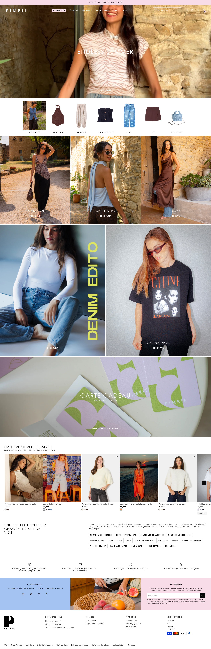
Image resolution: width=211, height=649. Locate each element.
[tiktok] (31, 594)
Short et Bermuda (144, 540)
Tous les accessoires (179, 535)
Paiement (171, 629)
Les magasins (131, 621)
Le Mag (129, 629)
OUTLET (125, 10)
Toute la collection (101, 535)
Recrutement (131, 626)
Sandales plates (118, 546)
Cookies (131, 645)
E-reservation (91, 621)
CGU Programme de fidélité (22, 645)
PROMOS (116, 10)
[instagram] (23, 594)
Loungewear (154, 546)
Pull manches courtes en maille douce (97, 504)
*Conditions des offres (100, 645)
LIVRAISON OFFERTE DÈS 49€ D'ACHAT (105, 2)
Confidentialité (62, 645)
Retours (170, 626)
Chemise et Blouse (191, 540)
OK (202, 596)
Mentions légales (118, 645)
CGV (6, 645)
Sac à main (137, 546)
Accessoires (102, 10)
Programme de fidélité (95, 623)
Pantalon (163, 540)
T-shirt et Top (97, 540)
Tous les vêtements (126, 535)
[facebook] (39, 594)
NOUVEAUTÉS (59, 10)
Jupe (120, 540)
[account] (198, 10)
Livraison (170, 621)
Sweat (175, 540)
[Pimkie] (16, 10)
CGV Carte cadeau (45, 645)
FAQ (168, 623)
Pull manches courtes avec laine (172, 504)
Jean (128, 540)
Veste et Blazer (98, 546)
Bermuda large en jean (52, 504)
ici (168, 603)
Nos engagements (133, 623)
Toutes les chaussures (152, 535)
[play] (205, 93)
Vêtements (73, 10)
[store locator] (186, 10)
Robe (111, 540)
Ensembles (170, 546)
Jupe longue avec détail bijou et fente (136, 504)
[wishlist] (192, 10)
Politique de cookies (79, 645)
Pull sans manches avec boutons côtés (21, 504)
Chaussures (88, 10)
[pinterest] (47, 594)
